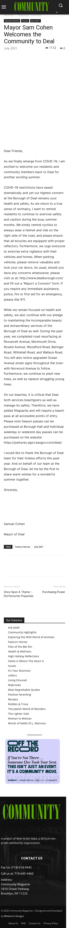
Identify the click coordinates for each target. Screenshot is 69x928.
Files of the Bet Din (20, 646)
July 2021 (35, 20)
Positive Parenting (19, 694)
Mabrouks (14, 685)
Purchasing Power (53, 592)
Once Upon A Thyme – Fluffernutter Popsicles (19, 594)
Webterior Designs (14, 916)
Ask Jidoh (14, 627)
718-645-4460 (24, 873)
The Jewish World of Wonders (27, 709)
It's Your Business (19, 670)
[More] (43, 56)
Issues (25, 20)
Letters (12, 675)
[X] (16, 56)
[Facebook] (8, 56)
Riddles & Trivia (18, 704)
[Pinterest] (25, 56)
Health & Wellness (19, 651)
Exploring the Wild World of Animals (31, 637)
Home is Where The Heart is (26, 661)
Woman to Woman (20, 718)
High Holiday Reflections (23, 656)
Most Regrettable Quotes (24, 690)
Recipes (13, 699)
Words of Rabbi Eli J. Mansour (27, 723)
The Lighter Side (18, 713)
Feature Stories (29, 14)
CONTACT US (31, 858)
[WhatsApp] (34, 56)
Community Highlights (22, 632)
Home (9, 14)
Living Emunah (17, 680)
